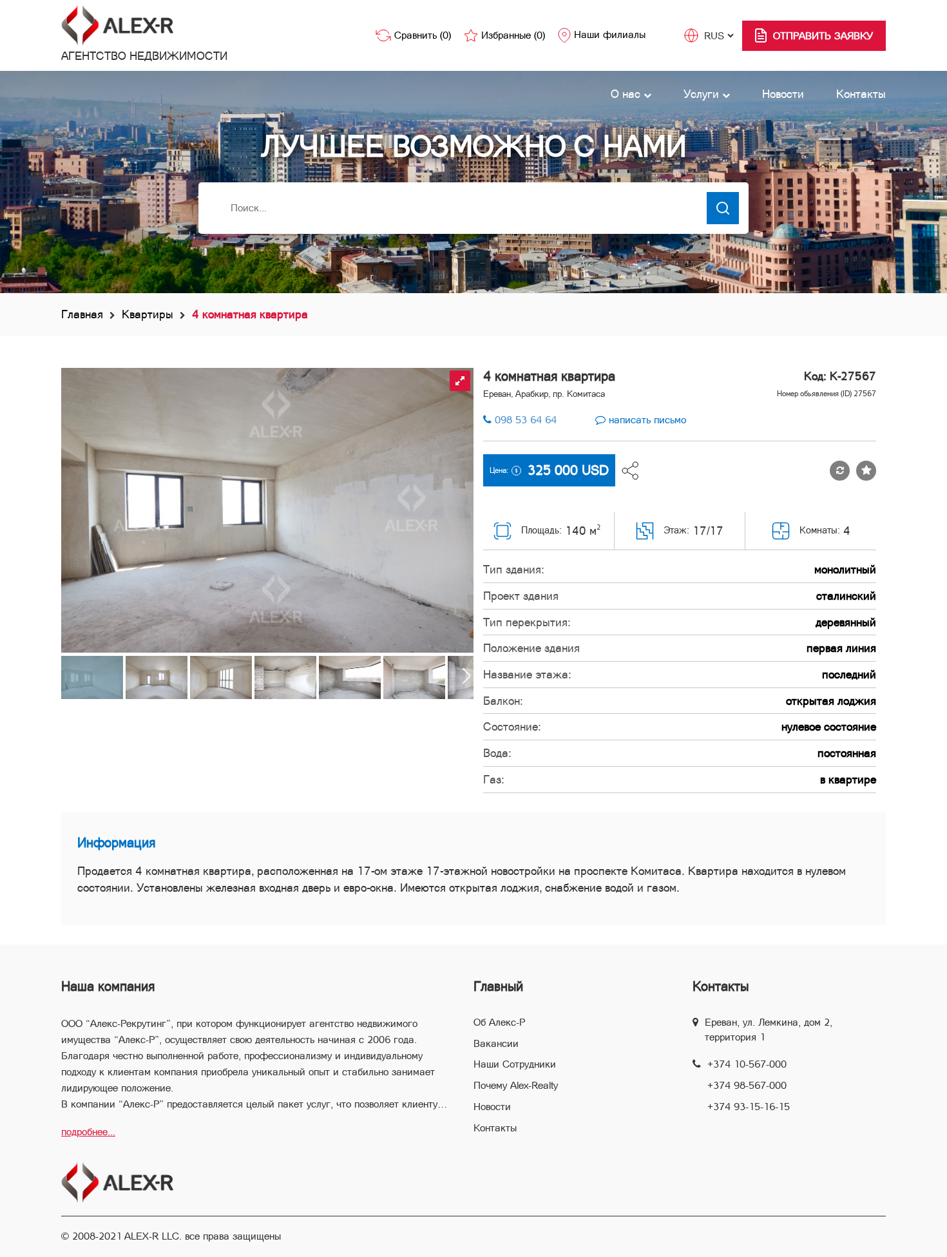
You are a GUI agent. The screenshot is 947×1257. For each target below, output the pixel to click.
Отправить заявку (823, 36)
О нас (627, 94)
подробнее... (88, 1132)
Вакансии (496, 1043)
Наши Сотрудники (515, 1064)
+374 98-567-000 (747, 1085)
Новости (783, 94)
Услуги (703, 94)
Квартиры (147, 314)
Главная (82, 314)
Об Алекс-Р (499, 1022)
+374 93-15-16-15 (748, 1106)
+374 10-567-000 (747, 1064)
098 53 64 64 (526, 420)
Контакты (861, 94)
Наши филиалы (610, 34)
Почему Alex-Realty (516, 1085)
